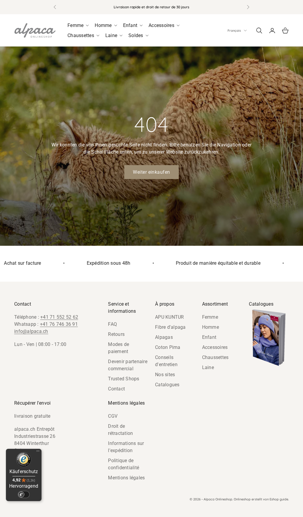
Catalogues (167, 384)
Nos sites (165, 374)
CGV (112, 416)
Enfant (209, 337)
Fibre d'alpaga (170, 327)
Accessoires (215, 347)
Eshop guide (279, 499)
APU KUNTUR (169, 317)
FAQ (112, 324)
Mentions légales (126, 478)
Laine (208, 367)
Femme (210, 317)
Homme (210, 327)
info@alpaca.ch (31, 331)
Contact (116, 389)
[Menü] (37, 452)
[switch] (24, 494)
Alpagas (164, 337)
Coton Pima (167, 347)
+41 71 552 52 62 (59, 317)
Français (234, 30)
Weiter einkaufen (151, 172)
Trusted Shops (123, 379)
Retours (116, 334)
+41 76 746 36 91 (59, 324)
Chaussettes (215, 357)
